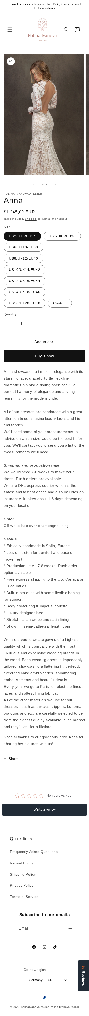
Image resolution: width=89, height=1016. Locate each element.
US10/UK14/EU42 (24, 270)
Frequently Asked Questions (34, 852)
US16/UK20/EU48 (24, 303)
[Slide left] (33, 184)
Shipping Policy (23, 874)
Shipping (31, 218)
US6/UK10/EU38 (23, 247)
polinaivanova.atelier (35, 1006)
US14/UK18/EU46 (24, 292)
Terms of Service (24, 897)
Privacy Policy (21, 885)
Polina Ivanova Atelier (64, 1006)
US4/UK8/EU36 (62, 236)
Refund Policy (21, 863)
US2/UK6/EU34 (22, 236)
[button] (9, 29)
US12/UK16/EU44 (24, 281)
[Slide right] (55, 184)
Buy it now (44, 356)
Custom (60, 303)
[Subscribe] (70, 928)
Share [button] (14, 759)
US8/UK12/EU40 (23, 258)
